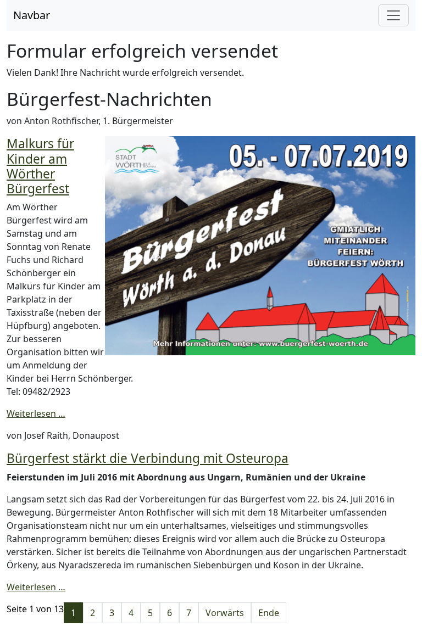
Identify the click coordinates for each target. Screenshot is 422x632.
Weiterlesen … (36, 413)
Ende (268, 613)
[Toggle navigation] (393, 15)
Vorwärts (225, 613)
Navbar (31, 15)
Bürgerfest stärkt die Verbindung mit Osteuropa (147, 458)
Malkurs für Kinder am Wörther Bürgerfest (40, 166)
